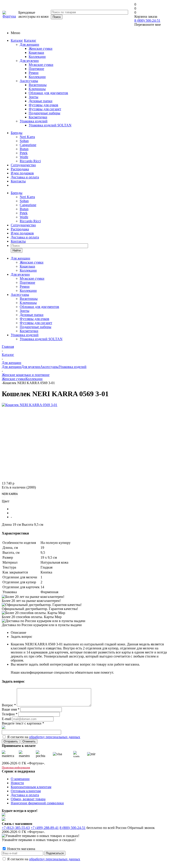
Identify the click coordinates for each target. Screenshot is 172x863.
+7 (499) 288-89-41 (45, 828)
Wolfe (24, 157)
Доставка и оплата (25, 177)
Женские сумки (14, 379)
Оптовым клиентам (26, 791)
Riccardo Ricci (30, 161)
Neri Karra (27, 137)
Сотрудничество (23, 165)
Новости (17, 783)
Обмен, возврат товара (28, 799)
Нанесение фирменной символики (37, 803)
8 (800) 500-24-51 (147, 20)
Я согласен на (43, 737)
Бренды (16, 133)
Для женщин (29, 44)
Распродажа (20, 169)
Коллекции (34, 379)
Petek (24, 153)
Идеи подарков (22, 173)
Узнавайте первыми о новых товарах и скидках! (39, 840)
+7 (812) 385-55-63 (16, 828)
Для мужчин (29, 61)
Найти (17, 250)
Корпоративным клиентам (31, 787)
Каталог (17, 40)
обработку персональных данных (54, 737)
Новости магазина (20, 849)
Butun (24, 149)
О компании (20, 779)
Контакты (18, 181)
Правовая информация (16, 767)
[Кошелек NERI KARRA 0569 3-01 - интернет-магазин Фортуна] (29, 405)
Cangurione (28, 145)
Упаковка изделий (33, 121)
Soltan (24, 141)
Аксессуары (29, 81)
